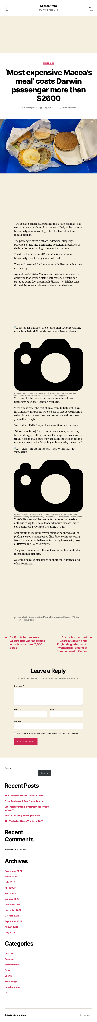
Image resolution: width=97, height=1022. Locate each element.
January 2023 (12, 899)
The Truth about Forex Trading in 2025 (24, 795)
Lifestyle (38, 617)
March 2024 (11, 876)
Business (30, 617)
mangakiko (32, 107)
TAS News (75, 617)
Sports (8, 976)
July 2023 (10, 882)
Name (17, 710)
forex (7, 970)
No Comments (69, 107)
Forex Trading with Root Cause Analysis (24, 801)
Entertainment (12, 964)
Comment (19, 686)
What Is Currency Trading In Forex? (22, 815)
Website (17, 721)
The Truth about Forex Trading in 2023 (24, 821)
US (6, 992)
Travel (20, 620)
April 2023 (10, 888)
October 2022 (12, 915)
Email (53, 710)
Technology (11, 981)
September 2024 (13, 871)
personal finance (63, 617)
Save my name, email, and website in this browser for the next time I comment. (48, 733)
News (52, 617)
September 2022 (13, 921)
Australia (48, 63)
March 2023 (11, 893)
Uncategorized (12, 987)
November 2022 (13, 910)
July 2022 (10, 932)
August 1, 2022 (49, 107)
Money (46, 617)
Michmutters (48, 6)
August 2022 (11, 927)
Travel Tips (29, 620)
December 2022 (13, 904)
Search (8, 768)
